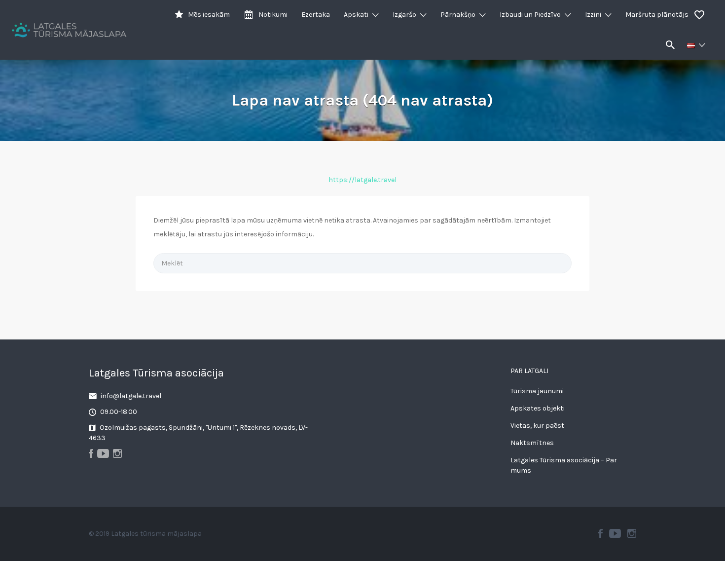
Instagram (631, 533)
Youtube (615, 533)
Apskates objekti (537, 408)
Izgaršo (404, 14)
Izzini (593, 14)
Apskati (356, 14)
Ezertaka (315, 14)
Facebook (600, 533)
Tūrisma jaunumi (537, 391)
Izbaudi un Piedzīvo (530, 14)
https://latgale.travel (362, 180)
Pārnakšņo (457, 14)
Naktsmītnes (532, 443)
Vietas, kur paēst (537, 425)
